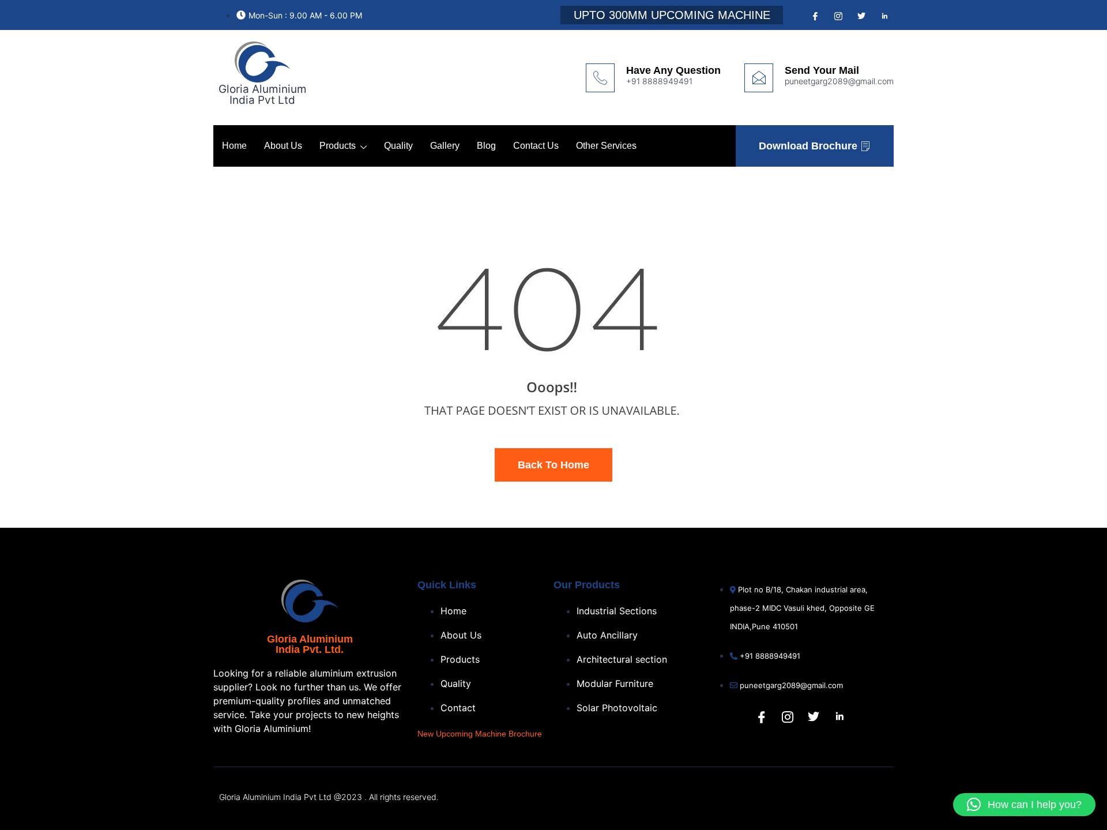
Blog (486, 146)
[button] (1024, 804)
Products (337, 146)
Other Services (606, 146)
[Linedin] (883, 15)
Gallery (445, 146)
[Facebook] (814, 15)
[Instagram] (837, 15)
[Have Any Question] (600, 77)
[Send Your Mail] (758, 77)
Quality (398, 146)
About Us (283, 146)
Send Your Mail (822, 70)
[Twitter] (860, 15)
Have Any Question (673, 70)
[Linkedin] (839, 717)
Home (234, 146)
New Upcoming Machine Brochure (479, 733)
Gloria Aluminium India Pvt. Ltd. (310, 644)
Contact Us (536, 146)
